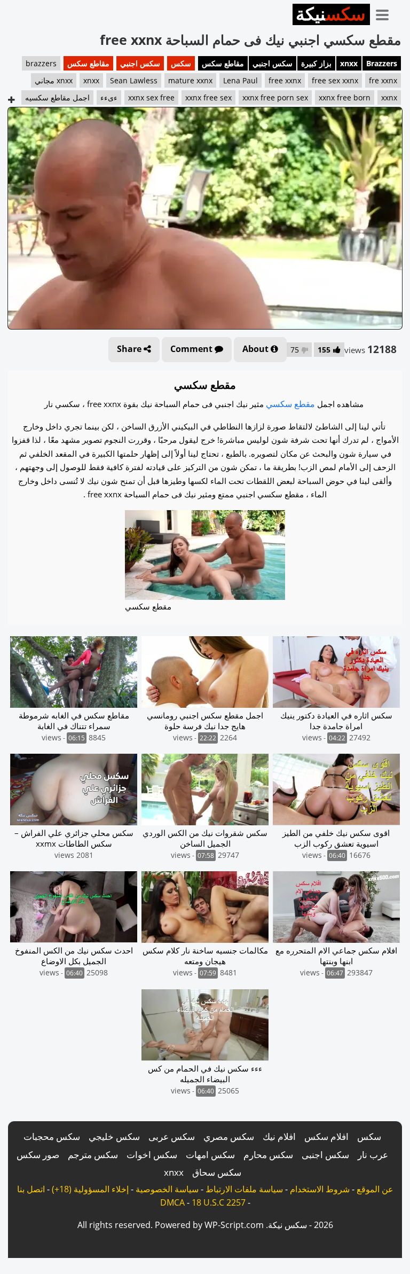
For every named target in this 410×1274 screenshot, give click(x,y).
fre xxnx (383, 80)
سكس (181, 63)
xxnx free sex (208, 97)
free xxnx (285, 80)
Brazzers (381, 63)
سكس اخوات (152, 1154)
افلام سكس (326, 1136)
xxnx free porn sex (275, 97)
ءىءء (108, 97)
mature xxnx (190, 80)
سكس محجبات (51, 1136)
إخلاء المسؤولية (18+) (90, 1189)
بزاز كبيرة (316, 63)
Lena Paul (240, 80)
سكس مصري (228, 1136)
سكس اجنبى (325, 1154)
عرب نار (373, 1154)
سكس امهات (210, 1154)
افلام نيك (279, 1136)
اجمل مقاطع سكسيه (57, 97)
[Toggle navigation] (386, 13)
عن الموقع (375, 1189)
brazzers (41, 63)
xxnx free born (344, 97)
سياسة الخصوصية (167, 1189)
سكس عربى (171, 1136)
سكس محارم (268, 1154)
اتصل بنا (31, 1189)
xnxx (349, 63)
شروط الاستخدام (320, 1189)
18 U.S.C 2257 (219, 1202)
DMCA (172, 1202)
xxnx (389, 97)
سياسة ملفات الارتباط (244, 1189)
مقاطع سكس (223, 63)
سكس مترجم (93, 1154)
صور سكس (38, 1154)
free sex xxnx (335, 80)
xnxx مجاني (54, 80)
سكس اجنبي (273, 63)
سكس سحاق (216, 1172)
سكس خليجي (114, 1136)
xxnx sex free (151, 97)
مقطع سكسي (290, 404)
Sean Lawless (133, 80)
